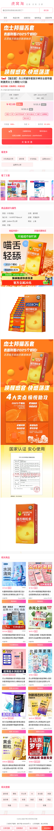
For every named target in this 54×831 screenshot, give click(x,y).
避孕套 (21, 159)
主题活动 (27, 17)
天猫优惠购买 (40, 230)
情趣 (40, 799)
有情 (23, 799)
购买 (12, 601)
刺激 (49, 794)
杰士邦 (23, 794)
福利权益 (38, 17)
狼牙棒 (5, 799)
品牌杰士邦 (17, 165)
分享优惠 (6, 828)
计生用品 (33, 159)
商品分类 (16, 17)
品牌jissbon (46, 159)
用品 (49, 799)
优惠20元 (12, 775)
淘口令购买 (34, 828)
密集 (44, 805)
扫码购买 (19, 828)
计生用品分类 (8, 159)
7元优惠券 (12, 645)
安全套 (40, 794)
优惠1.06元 (12, 732)
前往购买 (47, 828)
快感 (32, 799)
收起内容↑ (14, 230)
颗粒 (14, 794)
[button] (19, 74)
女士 (27, 805)
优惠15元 (39, 732)
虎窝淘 (18, 3)
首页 (5, 17)
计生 (15, 799)
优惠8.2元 (39, 775)
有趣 (9, 805)
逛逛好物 (48, 17)
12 (32, 794)
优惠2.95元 (12, 688)
